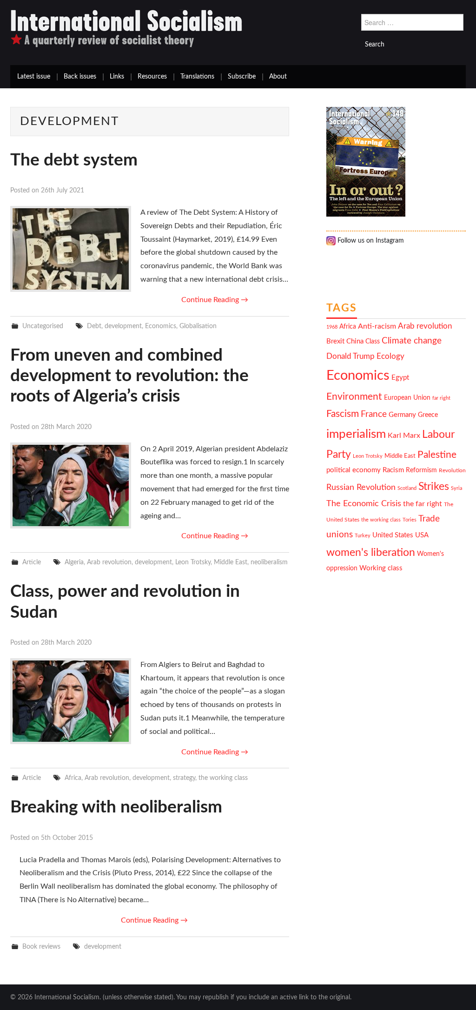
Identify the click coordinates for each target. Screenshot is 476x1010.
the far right (422, 504)
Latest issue (33, 76)
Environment (354, 397)
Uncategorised (42, 326)
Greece (428, 415)
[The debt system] (71, 249)
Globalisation (198, 326)
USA (422, 535)
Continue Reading (214, 300)
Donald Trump (350, 356)
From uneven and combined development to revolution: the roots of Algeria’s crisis (129, 376)
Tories (409, 519)
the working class (223, 777)
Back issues (80, 76)
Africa (73, 777)
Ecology (390, 356)
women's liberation (370, 552)
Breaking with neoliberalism (116, 807)
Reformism (421, 470)
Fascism (342, 414)
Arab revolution (109, 562)
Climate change (412, 341)
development (123, 326)
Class (372, 341)
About (278, 76)
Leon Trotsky (193, 562)
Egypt (400, 377)
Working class (381, 568)
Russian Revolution (361, 487)
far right (441, 398)
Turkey (362, 535)
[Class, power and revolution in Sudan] (71, 701)
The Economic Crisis (363, 503)
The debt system (74, 160)
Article (31, 562)
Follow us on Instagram (370, 241)
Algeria (74, 562)
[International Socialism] (126, 28)
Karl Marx (404, 435)
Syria (456, 488)
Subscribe (242, 76)
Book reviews (41, 946)
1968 (331, 327)
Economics (160, 326)
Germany (402, 414)
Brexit (335, 341)
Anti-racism (377, 326)
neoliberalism (269, 562)
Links (117, 76)
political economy (353, 470)
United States (392, 535)
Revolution (452, 470)
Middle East (230, 562)
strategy (184, 777)
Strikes (433, 486)
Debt (94, 326)
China (355, 341)
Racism (393, 470)
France (374, 414)
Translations (197, 76)
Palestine (436, 455)
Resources (152, 76)
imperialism (356, 434)
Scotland (406, 488)
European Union (407, 398)
